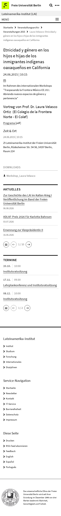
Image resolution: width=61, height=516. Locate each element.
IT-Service (11, 403)
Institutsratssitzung (15, 271)
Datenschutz (12, 414)
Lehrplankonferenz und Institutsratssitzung (30, 285)
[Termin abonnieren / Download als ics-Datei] (30, 80)
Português (11, 467)
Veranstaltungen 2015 (14, 31)
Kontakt (10, 398)
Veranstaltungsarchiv (28, 27)
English (9, 456)
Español (10, 461)
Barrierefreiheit (13, 409)
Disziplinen (11, 367)
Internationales (13, 361)
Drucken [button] (10, 440)
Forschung (11, 356)
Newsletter (11, 393)
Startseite (8, 27)
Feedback (10, 451)
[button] (6, 244)
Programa (9, 123)
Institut (9, 346)
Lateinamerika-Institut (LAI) (19, 14)
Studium (10, 351)
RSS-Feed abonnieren (16, 445)
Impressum (11, 419)
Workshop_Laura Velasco (21, 176)
